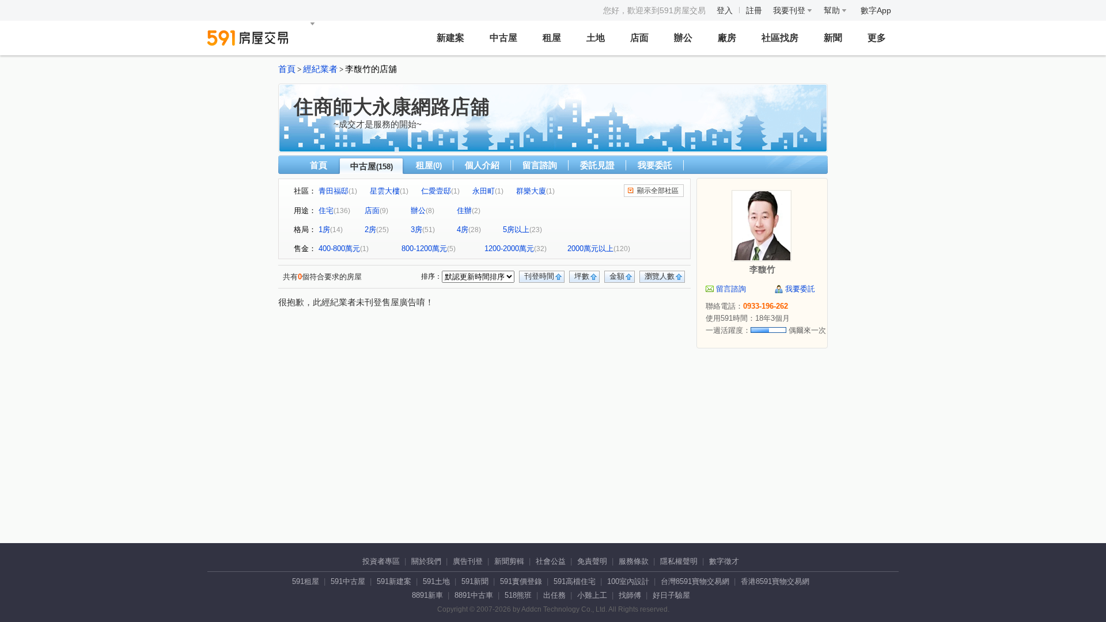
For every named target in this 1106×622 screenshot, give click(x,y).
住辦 (464, 210)
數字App (876, 10)
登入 (725, 10)
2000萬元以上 (590, 248)
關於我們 (426, 561)
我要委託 (655, 165)
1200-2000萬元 (509, 248)
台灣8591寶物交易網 (695, 581)
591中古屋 (348, 581)
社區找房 (780, 38)
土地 (595, 38)
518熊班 (518, 595)
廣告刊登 (468, 561)
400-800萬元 (339, 248)
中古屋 (503, 38)
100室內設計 (628, 581)
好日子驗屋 (671, 595)
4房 (462, 229)
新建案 (450, 38)
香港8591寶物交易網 (775, 581)
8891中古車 (473, 595)
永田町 (483, 191)
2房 (370, 229)
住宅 (326, 210)
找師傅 (630, 595)
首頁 (287, 69)
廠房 (727, 38)
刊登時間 (539, 276)
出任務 (554, 595)
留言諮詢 (539, 165)
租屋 (552, 38)
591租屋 (305, 581)
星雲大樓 (385, 191)
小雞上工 (592, 595)
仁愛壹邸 (436, 191)
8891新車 (427, 595)
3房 (416, 229)
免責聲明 (592, 561)
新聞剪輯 (509, 561)
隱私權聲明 (679, 561)
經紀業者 (320, 69)
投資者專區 (381, 561)
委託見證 (597, 165)
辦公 (683, 38)
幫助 (833, 10)
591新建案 (394, 581)
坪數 (581, 276)
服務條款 (634, 561)
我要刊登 (790, 10)
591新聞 (474, 581)
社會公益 (551, 561)
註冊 (754, 10)
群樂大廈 (531, 191)
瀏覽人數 (660, 276)
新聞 (833, 38)
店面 (639, 38)
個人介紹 (482, 165)
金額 (616, 276)
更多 (877, 38)
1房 (324, 229)
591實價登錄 (521, 581)
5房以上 (516, 229)
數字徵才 (724, 561)
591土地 (436, 581)
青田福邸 (334, 191)
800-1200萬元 (424, 248)
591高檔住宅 (575, 581)
